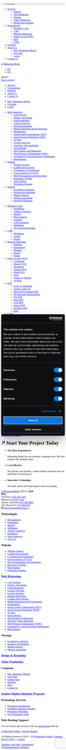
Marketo (18, 250)
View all (11, 539)
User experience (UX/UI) (26, 173)
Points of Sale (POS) (24, 36)
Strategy (17, 11)
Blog (9, 685)
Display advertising (23, 117)
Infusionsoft (19, 247)
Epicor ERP (19, 305)
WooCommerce (15, 536)
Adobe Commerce (22, 211)
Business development (24, 192)
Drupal (17, 239)
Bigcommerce (20, 217)
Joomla (17, 236)
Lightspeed (19, 261)
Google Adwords (22, 142)
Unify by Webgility (23, 286)
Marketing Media (44, 736)
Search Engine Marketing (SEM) (29, 137)
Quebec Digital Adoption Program (23, 693)
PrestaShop (19, 208)
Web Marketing (21, 14)
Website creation (21, 164)
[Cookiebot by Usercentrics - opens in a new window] (49, 319)
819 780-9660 (26, 502)
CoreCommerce (21, 222)
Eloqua (17, 253)
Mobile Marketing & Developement (24, 601)
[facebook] (2, 494)
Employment (13, 679)
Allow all (33, 420)
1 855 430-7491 (18, 497)
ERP (16, 39)
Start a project (8, 80)
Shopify (17, 214)
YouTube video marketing (26, 145)
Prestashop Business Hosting (21, 708)
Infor (16, 311)
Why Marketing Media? (25, 50)
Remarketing (20, 131)
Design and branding (24, 23)
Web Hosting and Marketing (27, 151)
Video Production (22, 20)
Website (17, 17)
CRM (16, 42)
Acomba (18, 280)
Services (11, 9)
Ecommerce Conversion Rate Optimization (34, 156)
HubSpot (18, 244)
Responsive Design (23, 178)
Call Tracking (20, 115)
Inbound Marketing (23, 34)
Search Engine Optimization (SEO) (24, 607)
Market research (21, 195)
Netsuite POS (20, 269)
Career (17, 56)
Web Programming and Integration (30, 176)
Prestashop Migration (17, 711)
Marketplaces (20, 159)
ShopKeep (19, 266)
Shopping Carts (21, 28)
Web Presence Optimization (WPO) (31, 153)
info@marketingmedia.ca (16, 508)
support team (44, 726)
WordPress (19, 233)
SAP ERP (18, 302)
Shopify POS (20, 264)
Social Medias (14, 615)
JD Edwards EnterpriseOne (27, 294)
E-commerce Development (26, 170)
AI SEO (17, 140)
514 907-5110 (17, 499)
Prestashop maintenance (19, 706)
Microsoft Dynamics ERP (26, 291)
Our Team (12, 676)
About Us (12, 47)
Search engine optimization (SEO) (30, 134)
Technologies (13, 25)
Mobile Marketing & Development (30, 129)
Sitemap (58, 736)
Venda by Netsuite (22, 278)
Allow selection (33, 429)
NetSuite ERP (20, 308)
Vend (16, 275)
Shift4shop (19, 225)
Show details (49, 411)
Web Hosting (20, 181)
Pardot (17, 255)
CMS (16, 31)
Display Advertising (17, 585)
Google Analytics (22, 123)
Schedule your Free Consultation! (17, 744)
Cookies (21, 739)
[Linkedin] (4, 494)
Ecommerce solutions (24, 189)
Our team (18, 53)
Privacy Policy (8, 739)
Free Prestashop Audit (18, 714)
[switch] (58, 379)
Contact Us (12, 58)
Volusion (18, 219)
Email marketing (21, 120)
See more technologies (24, 228)
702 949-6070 (23, 505)
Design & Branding (23, 200)
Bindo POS (19, 272)
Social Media (20, 148)
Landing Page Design (24, 167)
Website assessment (23, 198)
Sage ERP (18, 300)
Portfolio (11, 45)
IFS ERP (18, 297)
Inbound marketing (23, 126)
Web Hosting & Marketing (20, 618)
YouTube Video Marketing (20, 621)
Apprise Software (22, 289)
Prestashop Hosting (23, 184)
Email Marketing (15, 588)
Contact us (12, 688)
